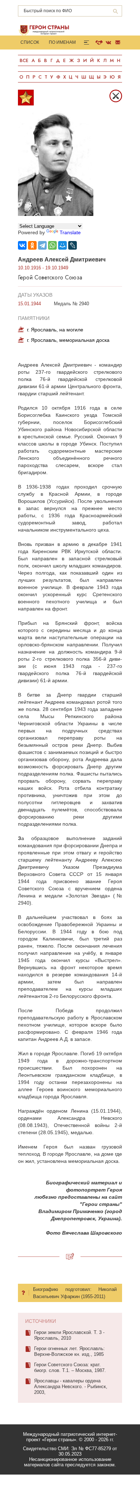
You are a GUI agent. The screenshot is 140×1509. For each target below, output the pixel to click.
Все (24, 60)
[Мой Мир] (62, 245)
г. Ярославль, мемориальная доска (68, 340)
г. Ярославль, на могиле (55, 330)
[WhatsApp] (52, 245)
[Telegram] (42, 245)
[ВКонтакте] (22, 245)
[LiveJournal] (72, 245)
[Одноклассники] (32, 245)
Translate (70, 232)
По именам (62, 42)
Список (29, 42)
